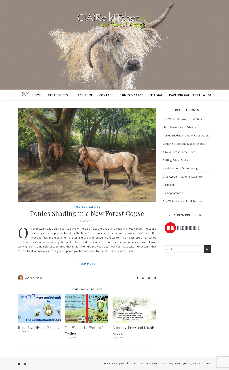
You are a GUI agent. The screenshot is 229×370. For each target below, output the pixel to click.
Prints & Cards (131, 95)
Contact (106, 95)
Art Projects (57, 95)
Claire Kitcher (33, 277)
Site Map (156, 95)
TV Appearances (173, 193)
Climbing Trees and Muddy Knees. (184, 143)
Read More (87, 263)
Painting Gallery (183, 95)
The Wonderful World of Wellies (182, 119)
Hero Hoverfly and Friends (38, 327)
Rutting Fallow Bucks (175, 160)
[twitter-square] (204, 95)
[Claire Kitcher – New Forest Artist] (114, 45)
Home (36, 95)
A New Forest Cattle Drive (179, 152)
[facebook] (199, 95)
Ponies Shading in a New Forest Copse (87, 213)
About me (85, 95)
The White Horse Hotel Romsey (183, 201)
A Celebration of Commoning (180, 168)
